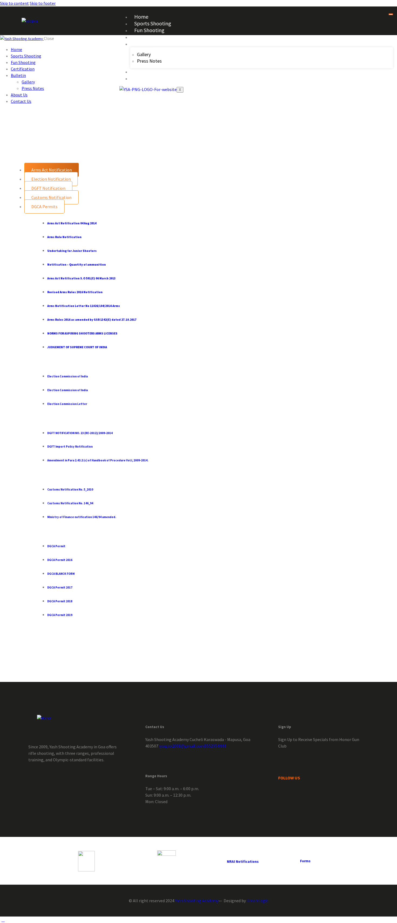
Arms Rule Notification (64, 237)
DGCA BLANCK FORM (61, 574)
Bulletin (143, 43)
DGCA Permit (56, 546)
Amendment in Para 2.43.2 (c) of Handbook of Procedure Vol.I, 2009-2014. (97, 460)
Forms (305, 861)
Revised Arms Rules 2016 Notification (75, 292)
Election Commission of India (67, 376)
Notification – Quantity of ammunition (76, 264)
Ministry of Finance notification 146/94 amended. (81, 517)
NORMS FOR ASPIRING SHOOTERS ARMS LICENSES (82, 333)
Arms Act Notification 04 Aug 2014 (71, 223)
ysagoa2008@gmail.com (181, 746)
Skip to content (14, 3)
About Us (144, 71)
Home (141, 16)
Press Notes (149, 61)
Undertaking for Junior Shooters (72, 251)
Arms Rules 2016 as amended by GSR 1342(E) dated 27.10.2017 (91, 320)
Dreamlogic (257, 900)
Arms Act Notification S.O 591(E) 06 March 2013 (81, 278)
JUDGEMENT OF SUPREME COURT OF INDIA (77, 347)
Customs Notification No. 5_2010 (70, 489)
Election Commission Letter (67, 404)
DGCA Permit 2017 (59, 587)
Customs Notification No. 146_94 (70, 503)
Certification (148, 36)
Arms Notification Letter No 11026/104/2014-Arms (83, 306)
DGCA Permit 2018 (59, 601)
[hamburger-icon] (391, 14)
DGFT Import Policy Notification (70, 446)
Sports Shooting (152, 23)
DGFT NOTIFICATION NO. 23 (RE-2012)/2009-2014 (80, 433)
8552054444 (215, 746)
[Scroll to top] (3, 919)
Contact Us (146, 78)
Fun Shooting (149, 30)
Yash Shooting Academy (196, 900)
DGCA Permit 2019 (59, 615)
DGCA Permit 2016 (59, 560)
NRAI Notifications (243, 861)
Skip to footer (43, 3)
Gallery (144, 54)
